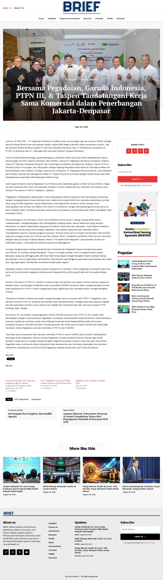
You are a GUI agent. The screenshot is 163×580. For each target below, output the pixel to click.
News (77, 535)
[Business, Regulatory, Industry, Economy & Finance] (21, 513)
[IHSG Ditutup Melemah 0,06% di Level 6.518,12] (124, 276)
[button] (19, 8)
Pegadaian (36, 399)
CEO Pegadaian (21, 399)
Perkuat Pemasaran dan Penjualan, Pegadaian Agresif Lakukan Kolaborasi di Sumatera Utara (20, 383)
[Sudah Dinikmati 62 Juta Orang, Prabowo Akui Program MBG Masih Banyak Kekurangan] (124, 264)
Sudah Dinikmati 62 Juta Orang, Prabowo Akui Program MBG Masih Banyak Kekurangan (144, 265)
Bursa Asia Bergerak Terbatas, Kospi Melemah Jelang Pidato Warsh (143, 298)
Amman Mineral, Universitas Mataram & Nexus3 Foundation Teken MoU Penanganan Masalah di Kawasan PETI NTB (85, 417)
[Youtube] (26, 552)
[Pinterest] (140, 151)
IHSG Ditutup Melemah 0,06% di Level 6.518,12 (142, 276)
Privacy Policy (146, 185)
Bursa (77, 544)
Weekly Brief (89, 80)
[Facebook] (128, 151)
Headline (71, 80)
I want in (136, 179)
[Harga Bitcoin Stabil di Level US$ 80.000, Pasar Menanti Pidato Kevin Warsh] (124, 287)
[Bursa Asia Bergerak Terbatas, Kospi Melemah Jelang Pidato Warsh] (124, 298)
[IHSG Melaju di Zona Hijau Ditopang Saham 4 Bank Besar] (124, 309)
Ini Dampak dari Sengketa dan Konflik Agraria (30, 415)
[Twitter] (134, 151)
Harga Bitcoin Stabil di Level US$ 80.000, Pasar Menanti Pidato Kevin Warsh (144, 287)
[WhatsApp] (146, 151)
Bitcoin (78, 556)
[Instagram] (13, 552)
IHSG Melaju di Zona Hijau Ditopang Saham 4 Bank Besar (143, 309)
